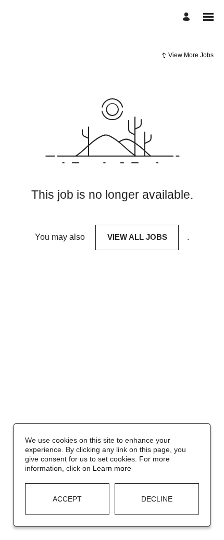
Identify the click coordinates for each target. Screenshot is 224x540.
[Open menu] (208, 16)
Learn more (112, 468)
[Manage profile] (188, 17)
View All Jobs (137, 237)
